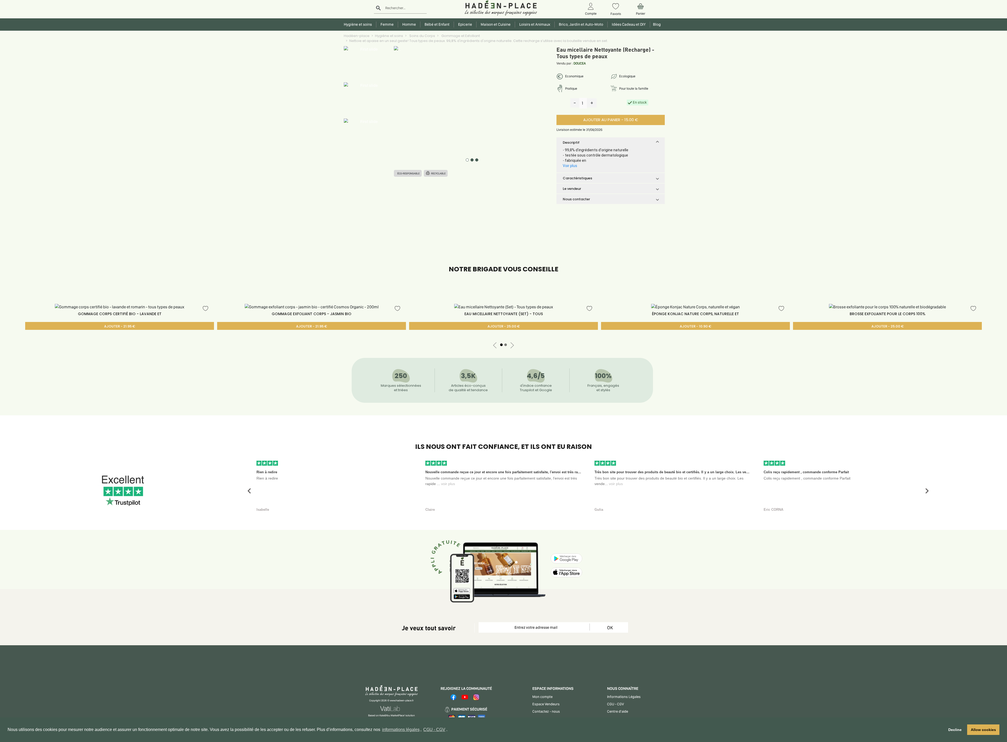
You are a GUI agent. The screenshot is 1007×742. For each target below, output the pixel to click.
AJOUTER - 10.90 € (695, 326)
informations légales (401, 729)
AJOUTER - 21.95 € (119, 326)
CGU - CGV (434, 729)
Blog (656, 24)
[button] (610, 142)
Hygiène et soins (389, 35)
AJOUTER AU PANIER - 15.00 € (610, 119)
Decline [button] (955, 730)
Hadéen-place (356, 35)
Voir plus (570, 166)
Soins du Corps (422, 35)
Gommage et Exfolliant (460, 35)
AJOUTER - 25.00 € (504, 326)
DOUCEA (580, 63)
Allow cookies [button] (983, 730)
